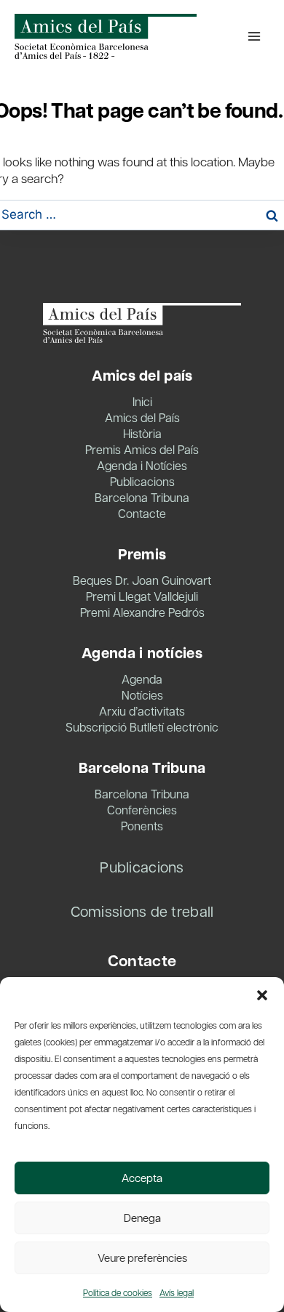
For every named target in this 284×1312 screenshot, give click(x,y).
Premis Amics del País (142, 449)
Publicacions (142, 481)
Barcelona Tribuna (142, 497)
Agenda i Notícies (142, 465)
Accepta (142, 1177)
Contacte (142, 513)
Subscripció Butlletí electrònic (142, 726)
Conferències (142, 809)
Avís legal (176, 1292)
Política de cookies (117, 1292)
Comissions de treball (142, 911)
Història (142, 433)
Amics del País (142, 417)
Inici (142, 401)
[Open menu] (254, 36)
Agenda (142, 679)
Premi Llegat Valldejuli (142, 596)
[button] (262, 995)
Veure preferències (142, 1257)
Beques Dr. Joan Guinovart (142, 580)
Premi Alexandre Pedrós (142, 612)
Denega (142, 1217)
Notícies (142, 694)
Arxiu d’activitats (142, 710)
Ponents (142, 825)
